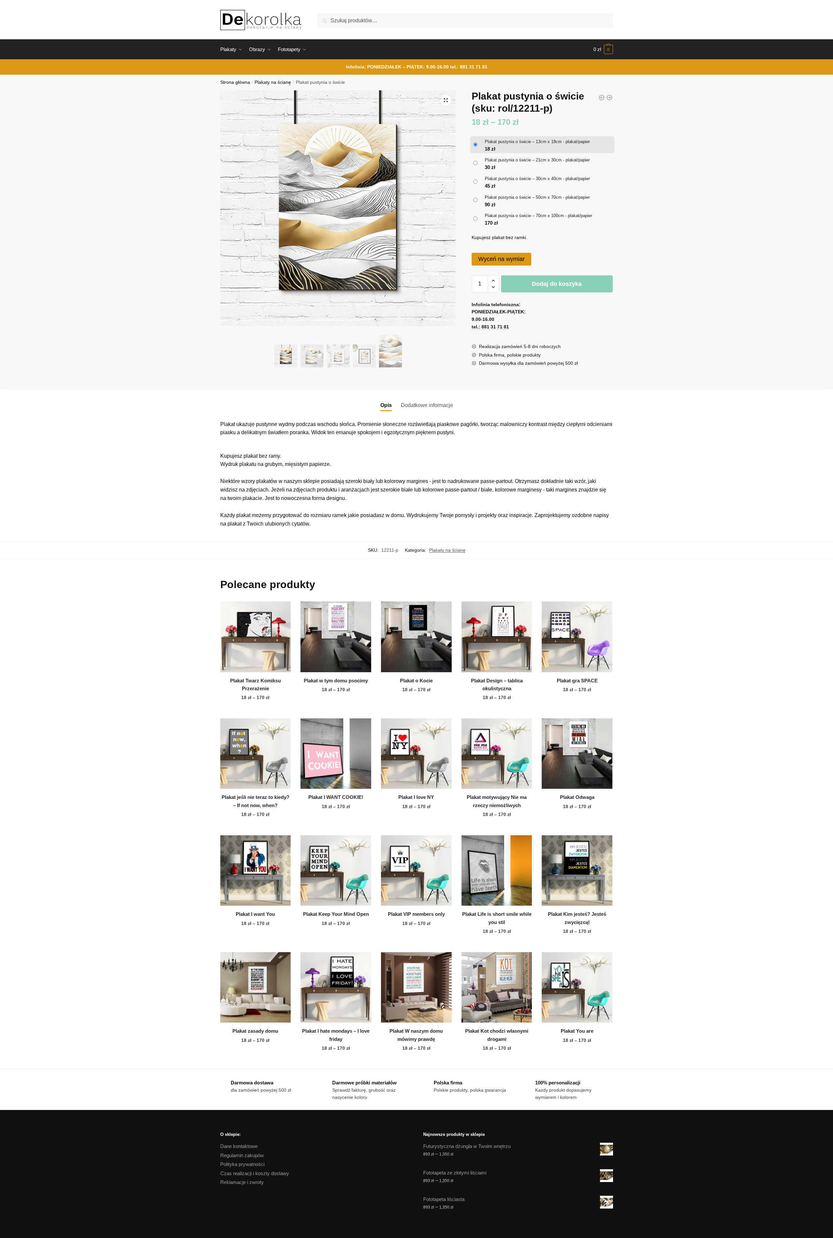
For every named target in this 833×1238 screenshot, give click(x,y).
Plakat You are (577, 1031)
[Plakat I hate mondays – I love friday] (335, 987)
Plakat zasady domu (255, 1031)
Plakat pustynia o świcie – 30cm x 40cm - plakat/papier (537, 178)
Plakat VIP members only (416, 914)
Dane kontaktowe (239, 1146)
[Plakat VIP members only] (416, 870)
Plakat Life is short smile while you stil (497, 918)
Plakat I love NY (416, 797)
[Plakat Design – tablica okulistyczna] (497, 636)
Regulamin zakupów (242, 1155)
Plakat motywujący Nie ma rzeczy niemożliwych (497, 801)
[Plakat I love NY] (416, 753)
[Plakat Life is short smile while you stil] (497, 870)
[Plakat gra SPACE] (577, 636)
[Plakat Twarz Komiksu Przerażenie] (255, 636)
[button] (446, 100)
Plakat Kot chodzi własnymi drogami (496, 1035)
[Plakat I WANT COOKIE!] (335, 753)
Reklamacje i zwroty (242, 1182)
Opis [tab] (386, 405)
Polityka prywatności (242, 1164)
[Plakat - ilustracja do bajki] (609, 97)
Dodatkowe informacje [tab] (427, 405)
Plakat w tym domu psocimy (336, 680)
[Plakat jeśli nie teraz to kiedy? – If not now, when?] (255, 753)
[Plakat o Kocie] (416, 636)
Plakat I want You (255, 914)
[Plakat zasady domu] (255, 987)
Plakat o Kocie (416, 680)
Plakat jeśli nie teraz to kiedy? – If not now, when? (255, 801)
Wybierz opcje (255, 710)
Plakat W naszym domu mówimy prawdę (416, 1035)
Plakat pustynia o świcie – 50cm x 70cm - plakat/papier (537, 197)
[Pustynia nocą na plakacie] (601, 97)
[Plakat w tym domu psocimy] (335, 636)
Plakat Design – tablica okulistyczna (497, 684)
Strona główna (235, 82)
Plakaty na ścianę (273, 82)
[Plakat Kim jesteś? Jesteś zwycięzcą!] (577, 870)
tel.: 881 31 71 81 (468, 66)
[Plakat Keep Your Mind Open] (335, 870)
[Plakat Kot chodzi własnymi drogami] (497, 987)
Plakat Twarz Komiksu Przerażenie (255, 684)
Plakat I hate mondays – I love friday (336, 1035)
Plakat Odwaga (577, 797)
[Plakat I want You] (255, 870)
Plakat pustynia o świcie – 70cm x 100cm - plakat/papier (538, 215)
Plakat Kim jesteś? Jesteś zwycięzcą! (577, 918)
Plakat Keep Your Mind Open (336, 914)
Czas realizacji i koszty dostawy (254, 1173)
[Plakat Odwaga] (577, 753)
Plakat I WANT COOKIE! (335, 797)
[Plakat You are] (577, 987)
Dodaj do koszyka (557, 284)
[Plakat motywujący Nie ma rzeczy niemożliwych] (497, 753)
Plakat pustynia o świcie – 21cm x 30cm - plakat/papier (537, 159)
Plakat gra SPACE (577, 680)
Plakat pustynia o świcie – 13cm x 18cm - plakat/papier (537, 141)
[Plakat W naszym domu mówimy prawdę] (416, 987)
